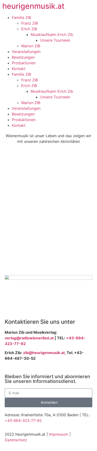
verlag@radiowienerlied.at (29, 338)
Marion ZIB (30, 46)
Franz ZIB (29, 23)
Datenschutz (16, 440)
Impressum (58, 434)
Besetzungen (23, 57)
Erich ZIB (29, 28)
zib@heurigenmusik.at (44, 352)
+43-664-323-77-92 (23, 420)
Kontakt (18, 68)
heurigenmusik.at (33, 6)
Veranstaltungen (26, 51)
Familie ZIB (21, 17)
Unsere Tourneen (55, 40)
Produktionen (24, 63)
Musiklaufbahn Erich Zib (52, 34)
